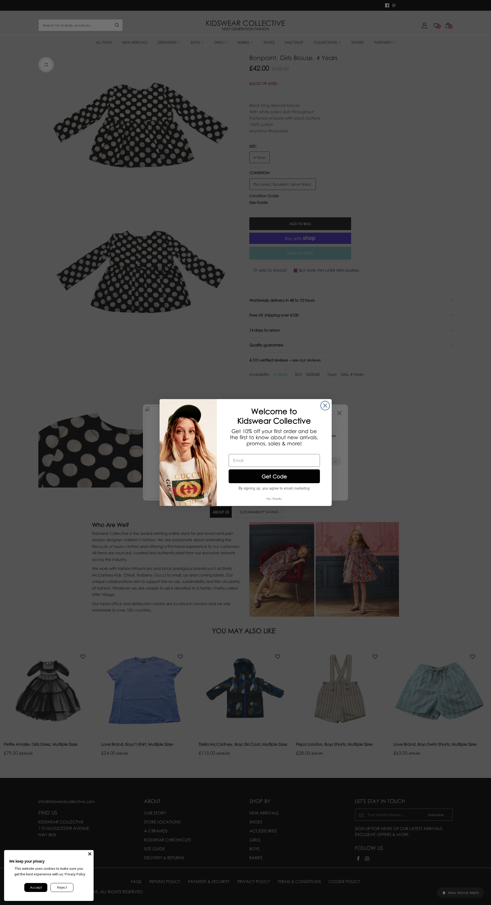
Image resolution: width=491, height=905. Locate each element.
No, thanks (274, 499)
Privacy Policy (75, 874)
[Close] (89, 853)
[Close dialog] (325, 405)
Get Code (274, 476)
